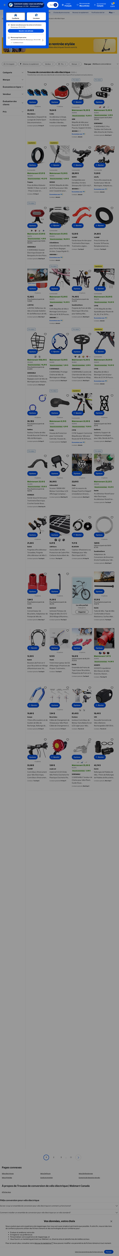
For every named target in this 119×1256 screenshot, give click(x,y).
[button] (83, 5)
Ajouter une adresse (26, 31)
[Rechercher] (55, 5)
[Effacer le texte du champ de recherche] (50, 5)
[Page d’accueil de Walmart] (4, 5)
